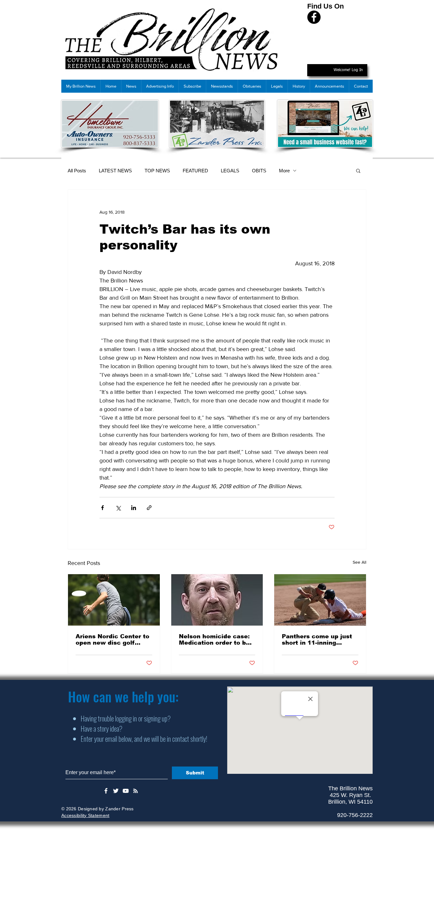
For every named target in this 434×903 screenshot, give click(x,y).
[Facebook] (314, 17)
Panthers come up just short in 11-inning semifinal (317, 639)
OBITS (259, 170)
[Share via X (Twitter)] (118, 508)
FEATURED (195, 170)
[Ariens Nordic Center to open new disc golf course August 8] (114, 600)
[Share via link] (149, 508)
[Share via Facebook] (102, 508)
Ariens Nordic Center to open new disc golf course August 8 (112, 639)
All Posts (77, 170)
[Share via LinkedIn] (134, 508)
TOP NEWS (157, 170)
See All (359, 562)
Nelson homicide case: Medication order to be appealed (214, 639)
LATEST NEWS (115, 170)
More (284, 170)
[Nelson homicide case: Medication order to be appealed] (217, 600)
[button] (358, 170)
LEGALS (230, 170)
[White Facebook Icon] (106, 790)
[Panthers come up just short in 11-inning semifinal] (320, 600)
